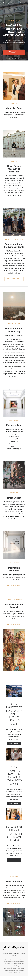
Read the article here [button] (14, 52)
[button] (24, 3)
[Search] (19, 3)
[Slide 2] (11, 58)
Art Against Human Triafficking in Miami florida (14, 834)
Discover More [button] (13, 585)
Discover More (14, 743)
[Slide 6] (17, 58)
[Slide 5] (15, 58)
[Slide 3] (12, 58)
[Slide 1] (9, 58)
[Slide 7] (18, 58)
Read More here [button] (13, 279)
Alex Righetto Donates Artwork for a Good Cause (14, 775)
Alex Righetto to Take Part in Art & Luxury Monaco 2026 (14, 714)
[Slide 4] (14, 58)
